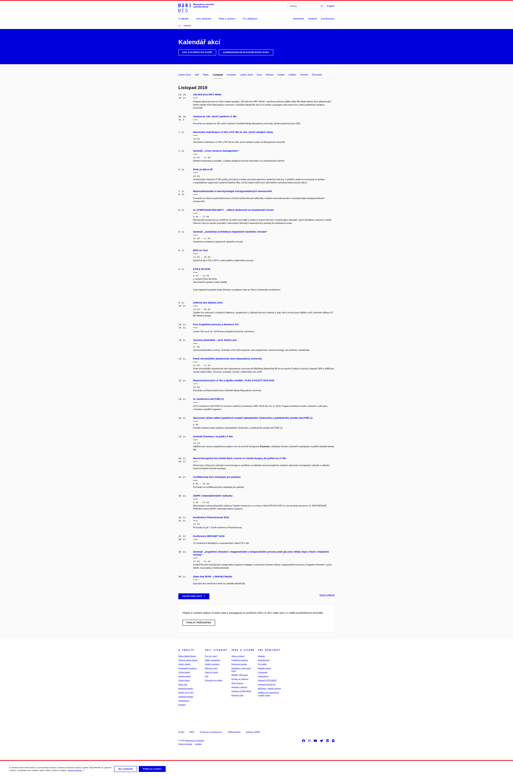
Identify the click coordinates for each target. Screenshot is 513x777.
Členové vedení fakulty (188, 660)
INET (192, 732)
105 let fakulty (184, 672)
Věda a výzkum (242, 650)
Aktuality (261, 656)
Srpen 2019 (184, 74)
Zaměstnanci (328, 18)
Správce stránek (185, 744)
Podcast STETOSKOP (267, 680)
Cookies (198, 744)
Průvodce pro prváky (213, 680)
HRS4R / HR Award (239, 675)
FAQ (207, 676)
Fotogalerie (262, 672)
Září (197, 74)
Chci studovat (216, 650)
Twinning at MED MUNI (241, 691)
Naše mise (182, 684)
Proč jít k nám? (211, 656)
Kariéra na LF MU (185, 692)
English (331, 6)
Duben (281, 74)
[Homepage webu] (196, 7)
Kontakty (182, 705)
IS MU (181, 732)
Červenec (317, 74)
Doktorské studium (239, 664)
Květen (292, 74)
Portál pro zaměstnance (211, 732)
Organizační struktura (187, 668)
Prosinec (231, 74)
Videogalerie (263, 676)
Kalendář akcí (263, 660)
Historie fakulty (184, 676)
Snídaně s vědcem (239, 687)
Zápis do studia (211, 672)
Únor (259, 74)
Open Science (237, 683)
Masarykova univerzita (194, 740)
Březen (270, 74)
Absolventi (298, 18)
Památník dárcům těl (266, 684)
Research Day (237, 695)
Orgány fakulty (184, 664)
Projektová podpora (239, 660)
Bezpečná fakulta (185, 688)
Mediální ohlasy (264, 668)
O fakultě (186, 650)
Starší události (327, 595)
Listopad (218, 74)
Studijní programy (212, 664)
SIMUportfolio (234, 732)
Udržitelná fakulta (185, 697)
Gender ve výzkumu (239, 679)
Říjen (206, 74)
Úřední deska (184, 680)
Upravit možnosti (75, 770)
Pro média (262, 664)
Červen (304, 74)
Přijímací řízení (211, 668)
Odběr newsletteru (212, 660)
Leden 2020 (246, 74)
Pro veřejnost (269, 650)
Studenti (312, 18)
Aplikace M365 (253, 732)
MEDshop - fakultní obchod (269, 688)
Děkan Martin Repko (187, 656)
